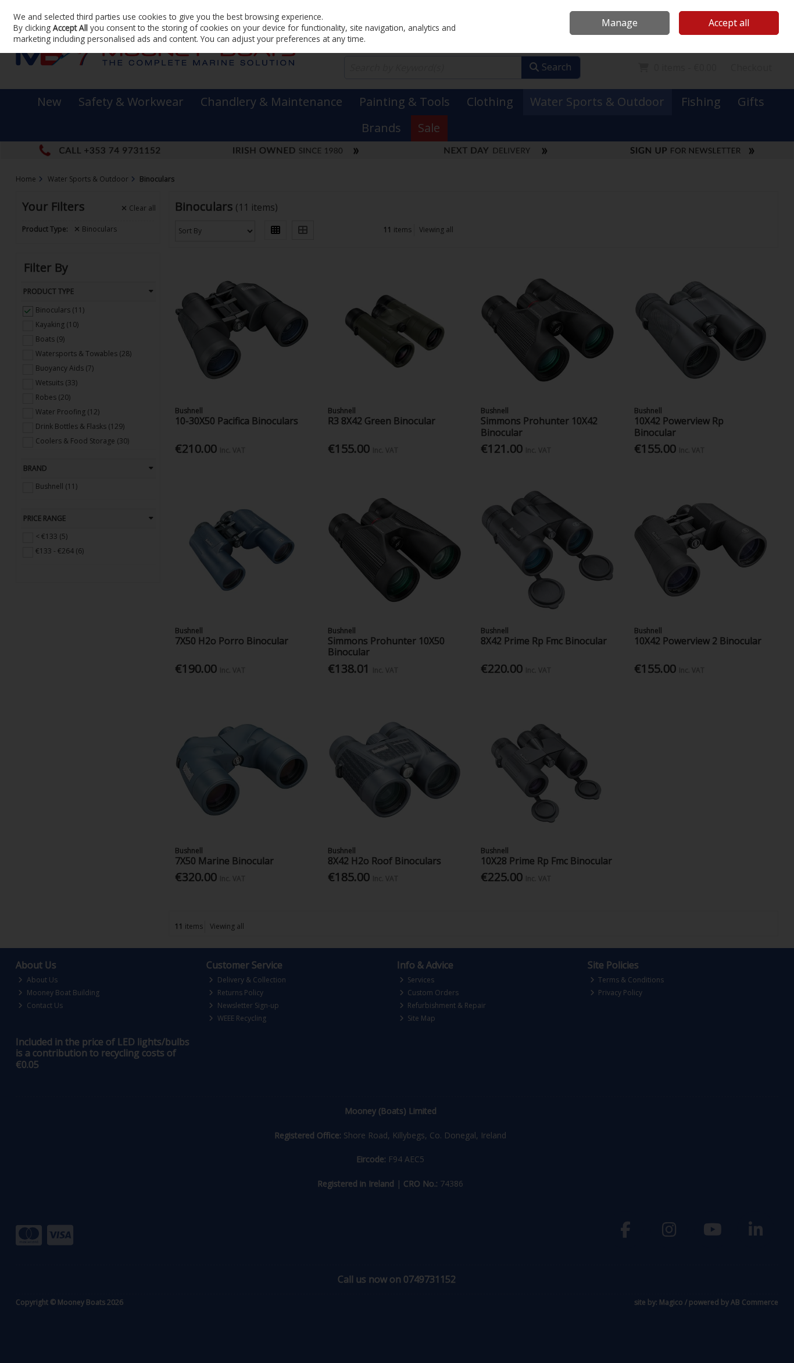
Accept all (729, 22)
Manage (620, 22)
